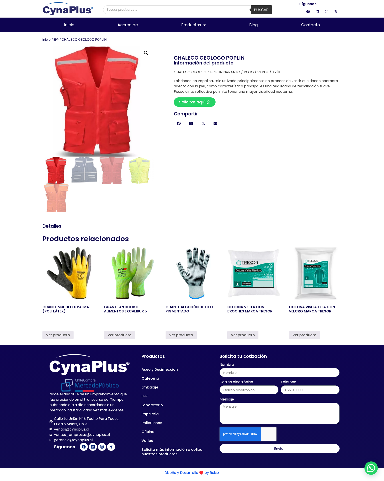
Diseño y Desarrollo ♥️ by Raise (192, 472)
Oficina (148, 431)
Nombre (227, 365)
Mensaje (227, 400)
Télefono (288, 382)
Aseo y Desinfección (160, 369)
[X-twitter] (336, 11)
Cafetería (150, 378)
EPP (56, 39)
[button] (146, 53)
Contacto (310, 25)
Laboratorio (152, 405)
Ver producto (58, 335)
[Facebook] (308, 11)
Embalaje (150, 387)
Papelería (150, 414)
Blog (253, 25)
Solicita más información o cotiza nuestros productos (172, 452)
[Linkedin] (317, 11)
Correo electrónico (236, 382)
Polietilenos (152, 422)
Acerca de (128, 25)
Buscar (261, 10)
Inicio (69, 25)
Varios (147, 440)
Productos (191, 25)
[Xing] (111, 447)
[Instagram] (326, 11)
